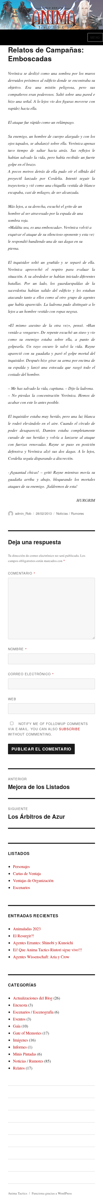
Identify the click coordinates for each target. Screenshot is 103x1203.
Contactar (16, 1177)
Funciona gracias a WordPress (52, 1193)
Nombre (17, 648)
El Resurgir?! (23, 935)
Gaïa (16, 1025)
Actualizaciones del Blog (32, 997)
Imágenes (20, 1039)
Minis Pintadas (24, 1053)
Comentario (22, 573)
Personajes (21, 866)
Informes (20, 1047)
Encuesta (20, 1005)
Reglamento (19, 1116)
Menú (95, 37)
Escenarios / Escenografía (33, 1011)
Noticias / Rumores (70, 513)
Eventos (19, 1019)
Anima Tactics (17, 1193)
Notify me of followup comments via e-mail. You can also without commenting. (48, 728)
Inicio (13, 1091)
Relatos (19, 1067)
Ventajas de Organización (33, 880)
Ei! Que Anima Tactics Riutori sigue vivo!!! (47, 949)
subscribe (69, 728)
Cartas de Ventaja (27, 873)
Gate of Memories (27, 1033)
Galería (14, 1165)
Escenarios (21, 887)
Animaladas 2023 (27, 928)
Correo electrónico (31, 674)
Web (12, 698)
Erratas (14, 1153)
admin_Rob (23, 513)
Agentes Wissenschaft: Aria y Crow (41, 956)
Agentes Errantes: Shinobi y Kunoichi (43, 942)
